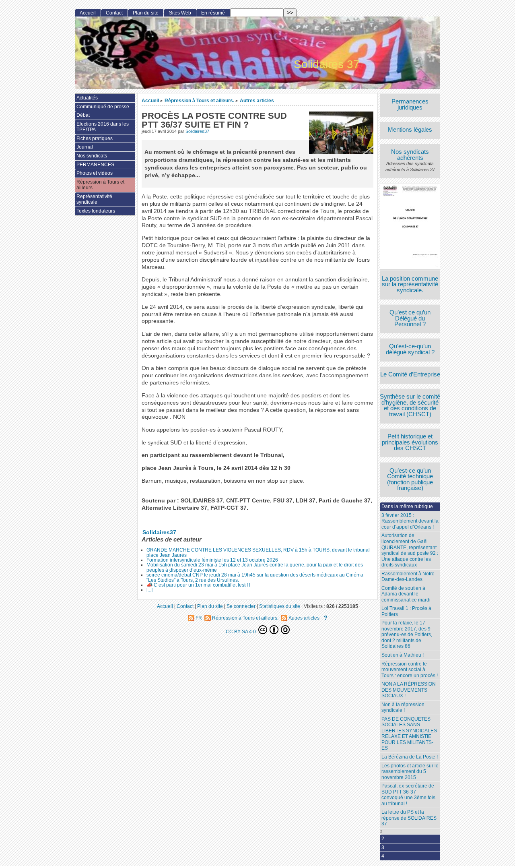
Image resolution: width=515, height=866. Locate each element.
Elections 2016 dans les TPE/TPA (102, 127)
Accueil (150, 100)
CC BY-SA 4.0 (241, 631)
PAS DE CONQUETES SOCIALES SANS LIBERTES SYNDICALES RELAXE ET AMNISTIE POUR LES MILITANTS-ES (409, 733)
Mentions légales (410, 130)
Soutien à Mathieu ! (402, 655)
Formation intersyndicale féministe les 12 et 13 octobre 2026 (212, 560)
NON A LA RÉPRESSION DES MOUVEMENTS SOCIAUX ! (408, 690)
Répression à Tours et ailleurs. (199, 100)
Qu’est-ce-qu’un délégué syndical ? (410, 349)
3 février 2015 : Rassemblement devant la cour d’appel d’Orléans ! (410, 521)
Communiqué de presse (102, 107)
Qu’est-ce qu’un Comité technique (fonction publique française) (410, 479)
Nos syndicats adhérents (410, 155)
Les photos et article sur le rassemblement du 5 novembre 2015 (410, 771)
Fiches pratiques (94, 138)
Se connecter (241, 606)
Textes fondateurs (95, 211)
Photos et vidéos (94, 173)
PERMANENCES (95, 164)
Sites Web (180, 13)
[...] (149, 590)
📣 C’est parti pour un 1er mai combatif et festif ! (198, 585)
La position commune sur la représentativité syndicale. (410, 284)
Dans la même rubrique (407, 506)
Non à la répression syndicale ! (402, 707)
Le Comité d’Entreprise (410, 375)
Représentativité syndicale (94, 199)
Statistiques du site (279, 606)
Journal (84, 147)
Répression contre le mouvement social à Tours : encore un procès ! (409, 669)
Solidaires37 (197, 131)
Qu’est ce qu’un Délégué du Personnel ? (410, 318)
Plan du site (146, 13)
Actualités (87, 98)
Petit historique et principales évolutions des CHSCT (410, 442)
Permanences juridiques (409, 104)
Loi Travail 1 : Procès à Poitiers (406, 611)
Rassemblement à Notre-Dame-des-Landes (408, 577)
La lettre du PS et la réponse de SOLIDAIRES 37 (409, 818)
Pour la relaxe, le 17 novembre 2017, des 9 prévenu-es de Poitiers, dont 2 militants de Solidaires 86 (406, 634)
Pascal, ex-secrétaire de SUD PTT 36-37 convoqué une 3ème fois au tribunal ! (408, 794)
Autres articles (257, 100)
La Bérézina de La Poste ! (409, 757)
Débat (83, 115)
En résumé (213, 13)
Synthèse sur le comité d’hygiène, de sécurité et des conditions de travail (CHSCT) (410, 405)
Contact (114, 13)
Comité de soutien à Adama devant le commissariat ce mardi (406, 594)
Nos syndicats (91, 156)
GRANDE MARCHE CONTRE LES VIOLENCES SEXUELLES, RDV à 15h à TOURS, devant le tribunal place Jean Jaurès (258, 552)
